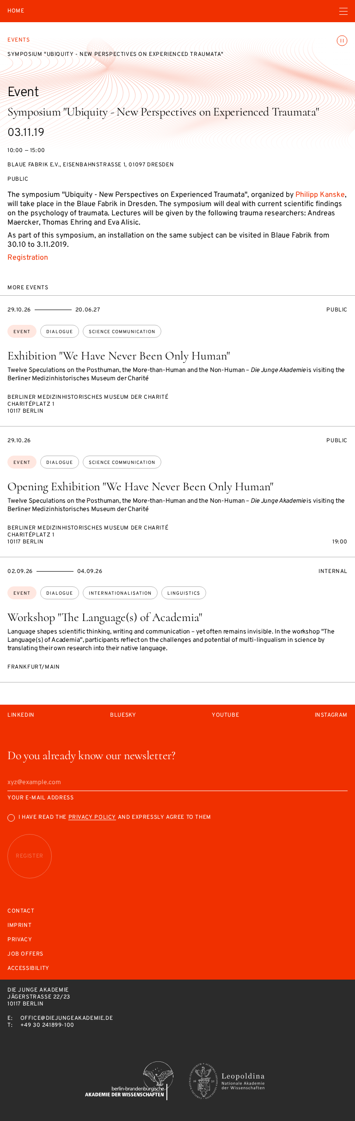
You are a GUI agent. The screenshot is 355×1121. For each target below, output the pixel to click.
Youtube (225, 715)
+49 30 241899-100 (47, 1025)
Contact (20, 911)
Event (22, 332)
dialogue (59, 332)
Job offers (25, 954)
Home (15, 11)
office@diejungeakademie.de (66, 1018)
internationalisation (120, 594)
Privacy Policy (92, 817)
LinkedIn (21, 715)
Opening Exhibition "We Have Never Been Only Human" (140, 486)
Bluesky (123, 715)
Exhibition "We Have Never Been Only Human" (118, 355)
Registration (27, 257)
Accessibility (28, 968)
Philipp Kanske (320, 195)
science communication (122, 332)
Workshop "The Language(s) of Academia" (104, 617)
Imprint (19, 925)
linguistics (183, 594)
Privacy (19, 940)
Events (18, 40)
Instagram (331, 715)
